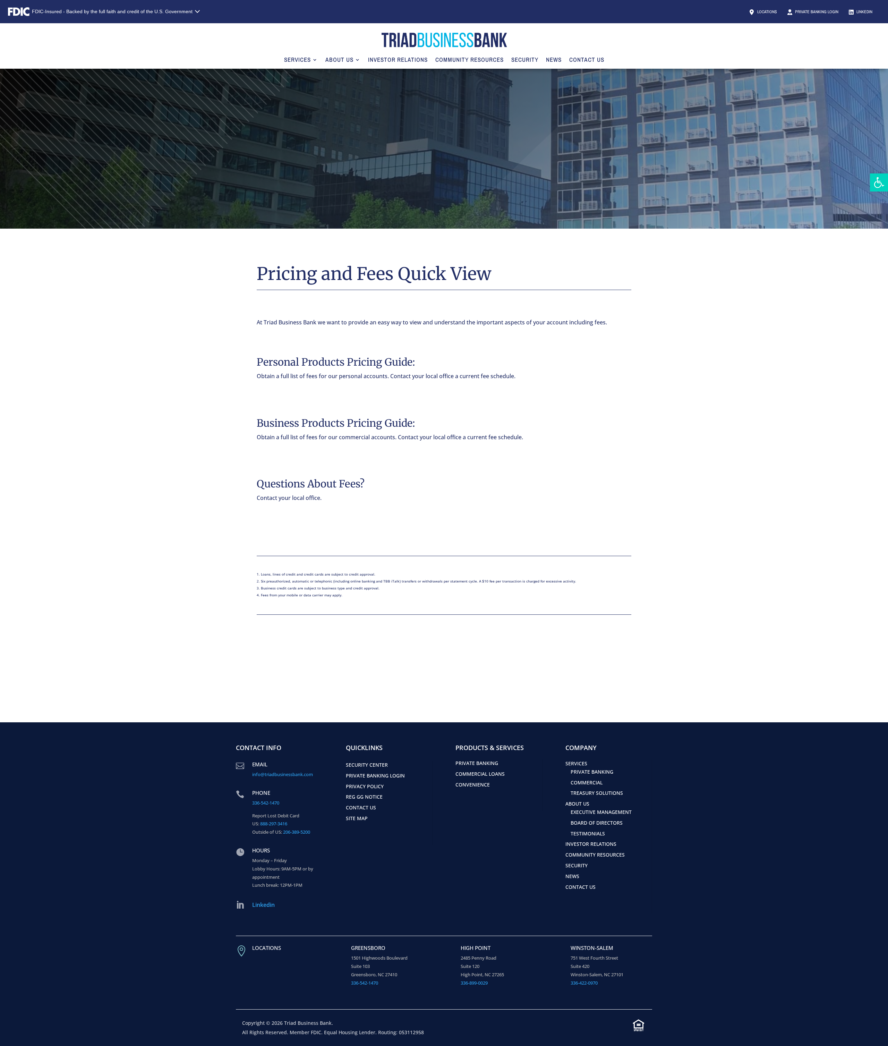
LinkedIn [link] (863, 12)
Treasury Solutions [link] (597, 793)
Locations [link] (766, 12)
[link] (879, 182)
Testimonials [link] (588, 833)
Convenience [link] (472, 784)
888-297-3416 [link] (273, 823)
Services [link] (297, 59)
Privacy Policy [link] (365, 786)
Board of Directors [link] (597, 822)
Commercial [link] (587, 782)
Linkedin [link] (263, 905)
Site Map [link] (357, 818)
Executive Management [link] (601, 812)
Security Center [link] (367, 765)
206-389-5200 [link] (296, 832)
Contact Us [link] (586, 59)
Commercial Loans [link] (480, 774)
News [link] (554, 59)
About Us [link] (339, 59)
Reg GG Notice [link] (364, 796)
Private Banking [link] (476, 763)
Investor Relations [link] (398, 59)
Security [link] (524, 59)
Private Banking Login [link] (816, 12)
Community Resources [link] (469, 59)
